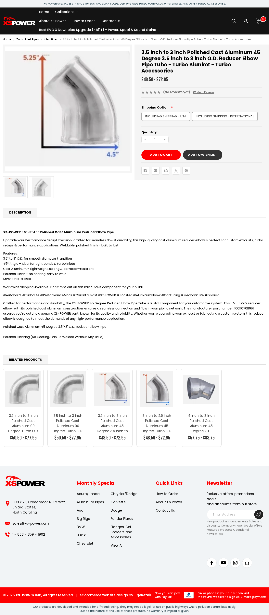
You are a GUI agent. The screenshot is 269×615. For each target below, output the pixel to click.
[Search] (234, 21)
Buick (81, 535)
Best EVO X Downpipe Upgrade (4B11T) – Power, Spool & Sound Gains (97, 29)
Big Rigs (83, 518)
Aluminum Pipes (90, 502)
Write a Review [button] (203, 92)
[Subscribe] (258, 514)
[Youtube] (223, 563)
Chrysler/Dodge (124, 493)
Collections (65, 11)
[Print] (166, 171)
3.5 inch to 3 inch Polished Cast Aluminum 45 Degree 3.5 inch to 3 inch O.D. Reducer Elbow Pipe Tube (112, 431)
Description (20, 212)
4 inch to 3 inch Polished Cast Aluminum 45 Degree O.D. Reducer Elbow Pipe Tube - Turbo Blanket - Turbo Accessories (201, 433)
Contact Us (111, 21)
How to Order (83, 21)
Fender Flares (122, 518)
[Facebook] (145, 171)
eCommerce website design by (106, 595)
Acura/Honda (88, 493)
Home (44, 11)
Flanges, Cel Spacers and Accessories (121, 532)
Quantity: (149, 132)
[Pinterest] (186, 171)
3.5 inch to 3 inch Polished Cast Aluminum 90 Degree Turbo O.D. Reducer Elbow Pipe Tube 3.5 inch (68, 428)
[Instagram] (235, 563)
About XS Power (52, 21)
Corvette (118, 502)
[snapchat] (247, 563)
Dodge (116, 510)
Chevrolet (85, 543)
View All (117, 545)
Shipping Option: (155, 107)
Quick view (23, 389)
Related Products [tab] (25, 359)
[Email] (156, 171)
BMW (81, 527)
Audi (80, 510)
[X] (176, 171)
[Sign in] (246, 21)
